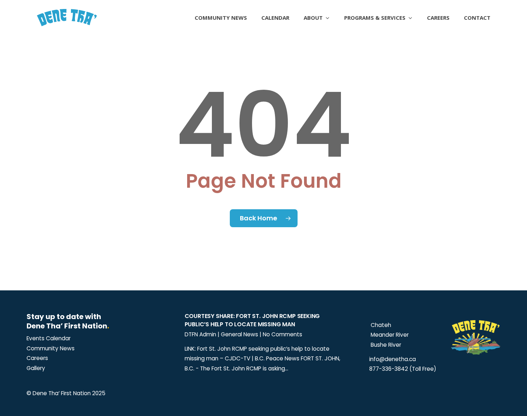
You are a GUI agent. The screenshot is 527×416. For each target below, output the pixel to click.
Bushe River (385, 345)
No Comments (282, 334)
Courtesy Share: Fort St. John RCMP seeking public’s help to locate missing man (252, 320)
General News (239, 334)
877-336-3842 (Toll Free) (402, 369)
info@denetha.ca (392, 359)
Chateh (380, 325)
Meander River (389, 334)
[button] (49, 338)
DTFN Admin (200, 334)
